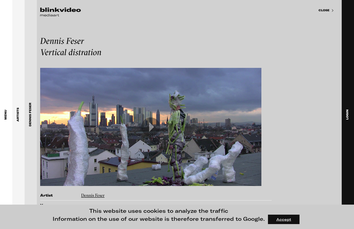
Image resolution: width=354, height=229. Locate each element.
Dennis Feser (92, 195)
